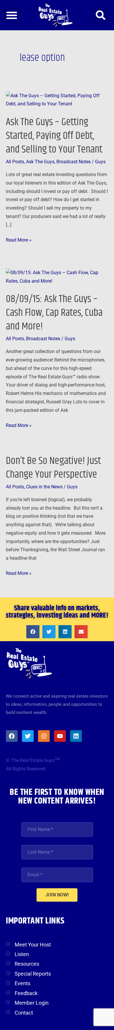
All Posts (15, 161)
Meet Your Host (33, 945)
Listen (22, 954)
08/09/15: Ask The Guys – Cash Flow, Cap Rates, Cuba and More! (54, 313)
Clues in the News (44, 487)
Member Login (32, 1003)
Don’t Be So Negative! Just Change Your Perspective (53, 468)
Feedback (26, 993)
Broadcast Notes (73, 161)
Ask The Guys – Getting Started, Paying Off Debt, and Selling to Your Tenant (54, 136)
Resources (27, 964)
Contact (24, 1013)
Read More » (19, 239)
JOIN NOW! (57, 895)
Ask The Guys (40, 161)
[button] (11, 15)
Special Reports (33, 974)
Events (22, 983)
